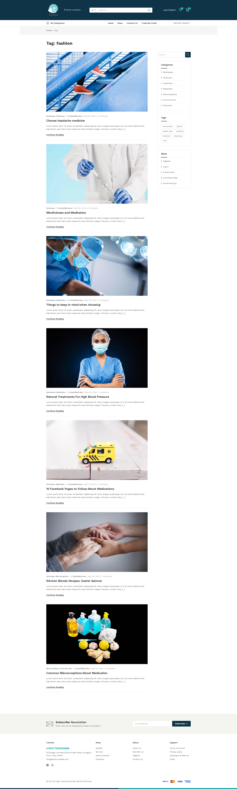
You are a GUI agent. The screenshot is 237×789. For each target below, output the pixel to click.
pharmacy (178, 136)
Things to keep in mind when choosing (73, 304)
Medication (168, 89)
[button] (93, 10)
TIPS (165, 141)
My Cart (99, 752)
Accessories (167, 126)
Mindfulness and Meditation (66, 212)
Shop (120, 23)
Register (167, 161)
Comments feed (170, 178)
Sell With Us (138, 752)
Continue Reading (55, 135)
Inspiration (168, 83)
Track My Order (149, 23)
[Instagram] (52, 765)
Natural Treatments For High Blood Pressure (77, 397)
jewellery (180, 131)
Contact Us (132, 23)
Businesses (168, 72)
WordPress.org (170, 183)
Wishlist (99, 748)
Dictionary (167, 78)
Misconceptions (170, 94)
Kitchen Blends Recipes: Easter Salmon (74, 581)
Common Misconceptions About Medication (76, 673)
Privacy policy (176, 752)
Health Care (167, 131)
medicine (166, 136)
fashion (180, 126)
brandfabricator (75, 116)
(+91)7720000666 (57, 748)
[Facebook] (47, 765)
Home (111, 23)
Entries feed (168, 172)
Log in (165, 167)
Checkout (100, 759)
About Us (137, 748)
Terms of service (177, 748)
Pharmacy (167, 105)
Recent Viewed (102, 755)
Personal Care (169, 100)
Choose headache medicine (65, 120)
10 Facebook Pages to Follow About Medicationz (80, 489)
